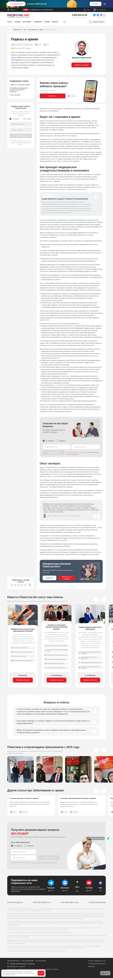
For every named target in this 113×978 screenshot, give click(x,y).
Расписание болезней (97, 902)
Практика (18, 22)
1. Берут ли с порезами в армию (19, 85)
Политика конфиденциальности (97, 961)
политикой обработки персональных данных (20, 143)
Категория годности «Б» (42, 902)
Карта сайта (91, 966)
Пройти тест (52, 96)
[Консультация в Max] (108, 838)
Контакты (55, 22)
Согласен (41, 973)
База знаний (27, 22)
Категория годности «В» (70, 902)
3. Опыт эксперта (14, 95)
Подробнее (49, 578)
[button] (96, 600)
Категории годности (15, 902)
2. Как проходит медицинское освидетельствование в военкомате (18, 89)
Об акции (96, 4)
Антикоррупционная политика (96, 963)
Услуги (9, 22)
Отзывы (47, 22)
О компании (37, 22)
